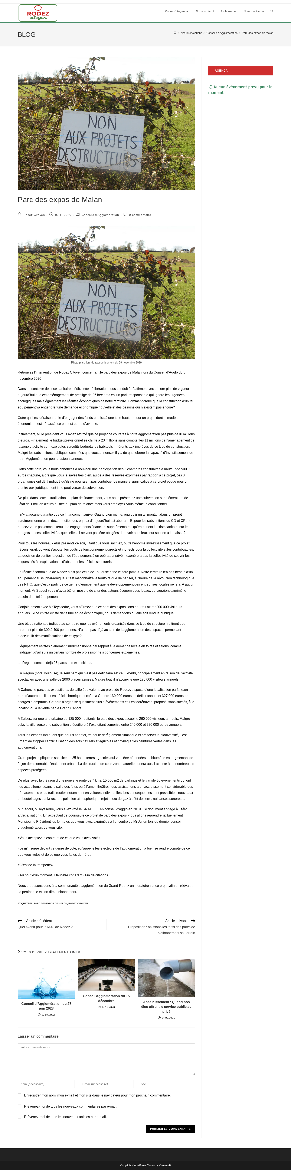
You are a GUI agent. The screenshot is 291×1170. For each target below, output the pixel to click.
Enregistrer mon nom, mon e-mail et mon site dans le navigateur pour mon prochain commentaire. (97, 1095)
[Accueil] (175, 33)
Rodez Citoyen (34, 214)
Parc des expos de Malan (257, 33)
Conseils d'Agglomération (100, 214)
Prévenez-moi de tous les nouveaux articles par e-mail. (65, 1117)
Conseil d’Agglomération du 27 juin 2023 (46, 1006)
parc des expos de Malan (50, 903)
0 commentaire (140, 214)
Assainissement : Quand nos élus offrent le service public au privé (166, 1006)
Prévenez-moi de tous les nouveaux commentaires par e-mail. (70, 1106)
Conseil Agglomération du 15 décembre (106, 998)
